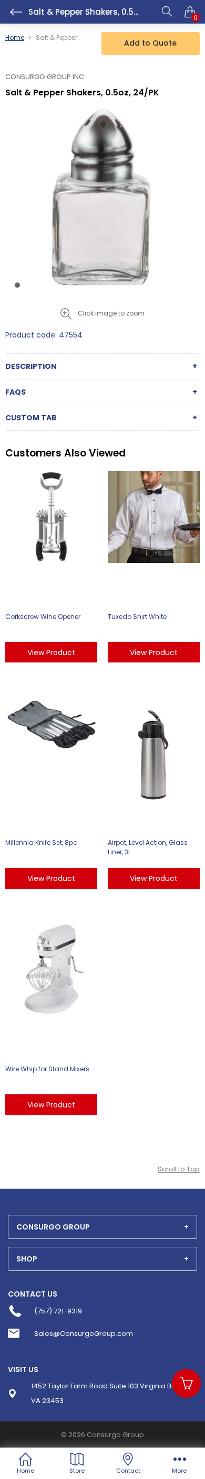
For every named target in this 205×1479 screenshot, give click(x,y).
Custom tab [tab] (31, 417)
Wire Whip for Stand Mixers (47, 1068)
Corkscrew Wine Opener (42, 616)
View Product (51, 652)
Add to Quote (150, 43)
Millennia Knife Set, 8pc (41, 842)
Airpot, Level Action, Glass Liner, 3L (148, 847)
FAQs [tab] (15, 392)
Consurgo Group (115, 1435)
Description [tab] (31, 366)
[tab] (102, 1227)
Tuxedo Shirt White (137, 616)
